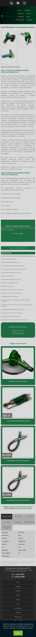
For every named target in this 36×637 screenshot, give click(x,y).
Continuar (18, 633)
